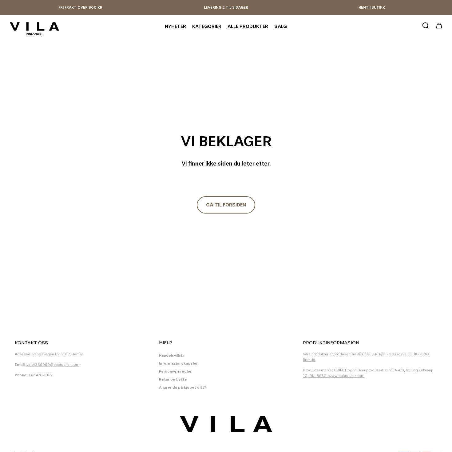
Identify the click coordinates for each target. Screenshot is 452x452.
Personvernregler (175, 371)
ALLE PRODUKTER (248, 26)
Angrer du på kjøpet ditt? (182, 387)
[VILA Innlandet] (34, 26)
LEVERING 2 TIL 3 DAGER (226, 7)
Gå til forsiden (226, 205)
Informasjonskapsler (178, 363)
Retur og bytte (173, 379)
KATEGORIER (206, 26)
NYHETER (175, 26)
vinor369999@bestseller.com (52, 364)
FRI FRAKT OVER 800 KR (80, 7)
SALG (280, 26)
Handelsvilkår (171, 355)
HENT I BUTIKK (372, 7)
